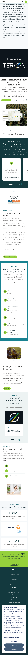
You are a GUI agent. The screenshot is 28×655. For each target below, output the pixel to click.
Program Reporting (14, 574)
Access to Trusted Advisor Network (14, 572)
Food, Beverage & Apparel (14, 592)
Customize (14, 641)
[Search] (22, 1)
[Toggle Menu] (26, 1)
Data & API (14, 579)
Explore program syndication (19, 100)
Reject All (14, 649)
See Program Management (10, 177)
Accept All (14, 645)
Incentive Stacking (14, 577)
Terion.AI (13, 40)
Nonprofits (14, 597)
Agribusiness (14, 589)
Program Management (14, 581)
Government (14, 599)
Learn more (7, 388)
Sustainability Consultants (14, 602)
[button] (10, 184)
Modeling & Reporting (14, 584)
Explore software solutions (10, 256)
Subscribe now (14, 564)
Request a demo (6, 100)
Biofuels (14, 594)
